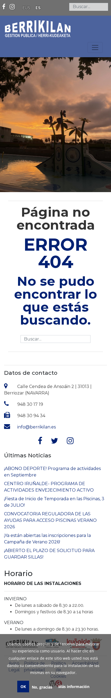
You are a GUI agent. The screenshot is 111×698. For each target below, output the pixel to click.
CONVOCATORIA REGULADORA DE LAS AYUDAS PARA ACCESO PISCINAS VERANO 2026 (50, 520)
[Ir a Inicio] (37, 26)
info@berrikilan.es (36, 427)
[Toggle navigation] (95, 47)
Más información (73, 686)
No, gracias (42, 687)
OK (23, 686)
